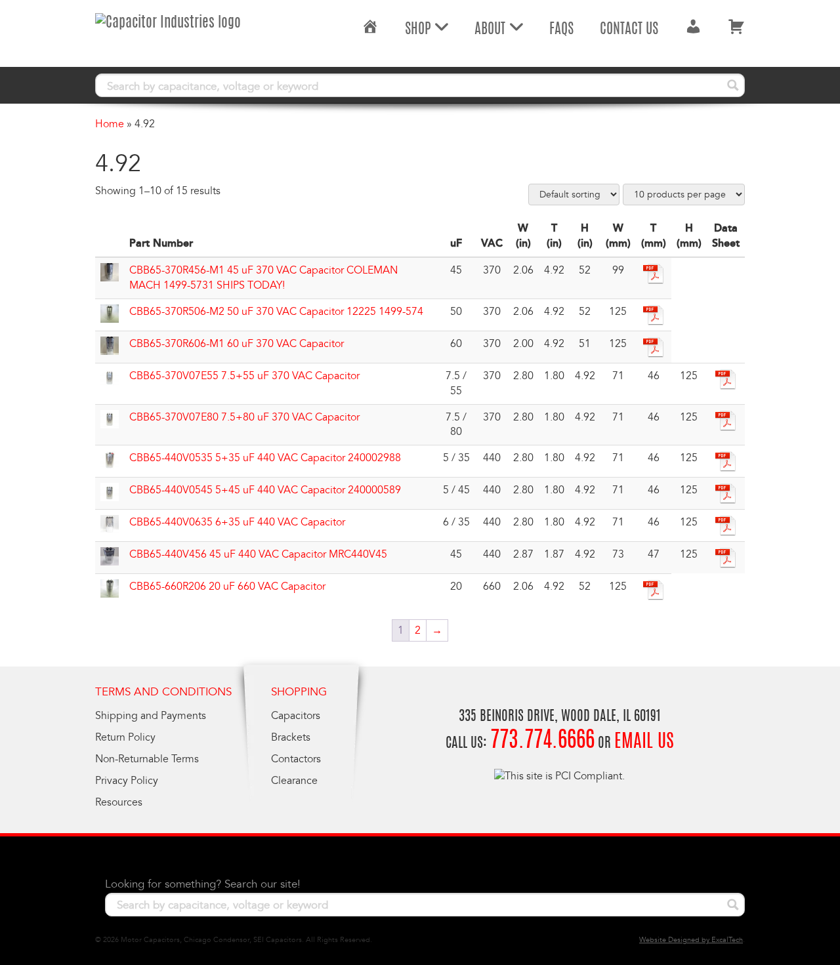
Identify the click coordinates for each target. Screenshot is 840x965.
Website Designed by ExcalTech (691, 939)
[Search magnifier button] (733, 85)
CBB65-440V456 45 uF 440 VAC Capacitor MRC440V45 (258, 554)
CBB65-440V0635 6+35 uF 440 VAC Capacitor (237, 522)
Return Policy (125, 737)
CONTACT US (629, 29)
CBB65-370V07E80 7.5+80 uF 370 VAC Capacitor (244, 417)
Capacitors (295, 715)
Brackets (290, 737)
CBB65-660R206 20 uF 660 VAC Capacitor (227, 586)
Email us (644, 742)
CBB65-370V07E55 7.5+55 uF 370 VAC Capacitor (244, 375)
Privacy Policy (126, 780)
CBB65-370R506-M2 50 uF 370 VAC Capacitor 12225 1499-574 (276, 311)
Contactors (296, 759)
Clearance (294, 780)
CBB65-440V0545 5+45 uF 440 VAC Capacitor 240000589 (265, 490)
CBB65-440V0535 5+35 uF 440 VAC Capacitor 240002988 (265, 457)
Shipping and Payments (150, 715)
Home (109, 124)
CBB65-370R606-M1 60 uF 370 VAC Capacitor (236, 343)
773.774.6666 (542, 741)
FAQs (561, 29)
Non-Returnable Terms (147, 759)
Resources (118, 802)
